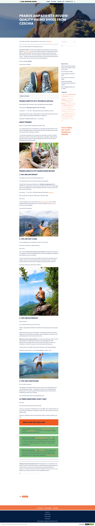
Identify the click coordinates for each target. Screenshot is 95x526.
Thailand (72, 113)
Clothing (63, 100)
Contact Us (69, 1)
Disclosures (47, 518)
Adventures (72, 94)
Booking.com (39, 438)
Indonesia (74, 104)
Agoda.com (44, 438)
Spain (69, 113)
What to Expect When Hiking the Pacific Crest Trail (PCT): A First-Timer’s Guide (68, 67)
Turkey (70, 116)
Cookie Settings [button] (81, 524)
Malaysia (69, 105)
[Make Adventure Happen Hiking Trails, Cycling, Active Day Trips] (28, 1)
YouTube (55, 508)
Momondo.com (49, 429)
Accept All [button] (91, 524)
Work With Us (47, 514)
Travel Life (61, 1)
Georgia (68, 102)
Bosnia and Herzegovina (71, 96)
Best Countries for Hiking (66, 71)
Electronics (71, 100)
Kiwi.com (43, 429)
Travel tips (65, 116)
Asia (61, 96)
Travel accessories (69, 115)
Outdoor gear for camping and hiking (68, 109)
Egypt (67, 100)
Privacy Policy (47, 516)
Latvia (64, 105)
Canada (65, 98)
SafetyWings (42, 450)
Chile (72, 98)
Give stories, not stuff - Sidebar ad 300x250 (66, 131)
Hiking (63, 104)
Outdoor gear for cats (64, 111)
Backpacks (65, 96)
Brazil (62, 98)
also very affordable (51, 455)
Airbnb (50, 438)
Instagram (48, 508)
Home (48, 1)
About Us (47, 512)
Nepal (62, 107)
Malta (72, 105)
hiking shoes (25, 496)
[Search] (74, 1)
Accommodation (64, 94)
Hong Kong (68, 103)
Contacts (40, 508)
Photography (62, 113)
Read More (87, 524)
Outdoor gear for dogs (71, 111)
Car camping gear (69, 98)
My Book (53, 1)
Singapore (66, 113)
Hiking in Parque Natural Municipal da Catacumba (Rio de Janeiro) (68, 83)
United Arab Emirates (64, 118)
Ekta (36, 450)
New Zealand (68, 107)
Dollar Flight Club (31, 430)
